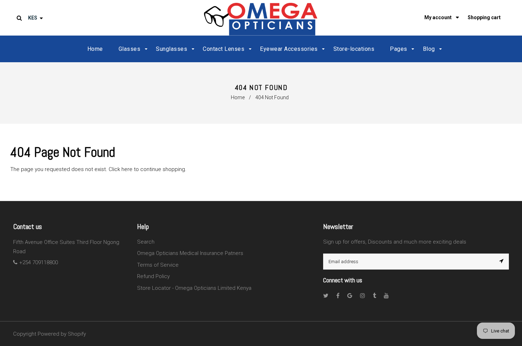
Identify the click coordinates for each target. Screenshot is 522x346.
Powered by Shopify (62, 334)
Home (238, 97)
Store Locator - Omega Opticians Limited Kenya (194, 288)
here (126, 169)
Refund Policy (153, 276)
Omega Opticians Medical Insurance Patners (190, 253)
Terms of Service (158, 265)
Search (145, 242)
